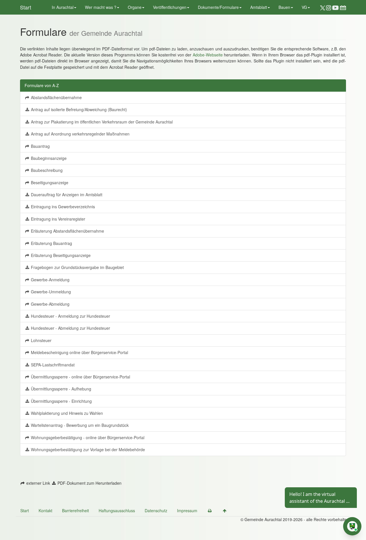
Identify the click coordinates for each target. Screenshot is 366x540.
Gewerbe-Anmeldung (49, 279)
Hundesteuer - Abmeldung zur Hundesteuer (70, 328)
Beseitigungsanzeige (49, 182)
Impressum (187, 510)
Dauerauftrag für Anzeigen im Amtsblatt (66, 194)
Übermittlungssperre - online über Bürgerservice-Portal (80, 377)
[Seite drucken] (209, 510)
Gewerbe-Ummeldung (50, 291)
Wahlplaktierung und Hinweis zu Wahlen (66, 413)
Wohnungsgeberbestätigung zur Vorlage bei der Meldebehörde (87, 449)
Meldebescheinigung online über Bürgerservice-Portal (79, 352)
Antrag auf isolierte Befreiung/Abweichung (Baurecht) (78, 109)
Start (25, 7)
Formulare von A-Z (42, 85)
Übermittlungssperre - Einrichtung (61, 401)
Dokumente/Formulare (218, 7)
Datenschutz (156, 510)
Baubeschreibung (46, 170)
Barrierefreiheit (75, 510)
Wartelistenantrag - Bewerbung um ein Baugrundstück (79, 425)
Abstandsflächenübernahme (56, 97)
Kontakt (45, 510)
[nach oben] (224, 510)
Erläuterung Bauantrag (51, 243)
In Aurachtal (62, 7)
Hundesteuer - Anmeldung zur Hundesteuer (70, 316)
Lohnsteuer (40, 340)
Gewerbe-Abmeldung (49, 304)
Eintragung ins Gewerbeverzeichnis (62, 206)
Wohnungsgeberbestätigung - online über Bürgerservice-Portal (87, 437)
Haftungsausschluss (117, 510)
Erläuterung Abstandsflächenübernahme (67, 231)
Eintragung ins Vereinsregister (57, 219)
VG (304, 7)
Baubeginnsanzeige (48, 158)
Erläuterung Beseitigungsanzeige (60, 255)
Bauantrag (40, 146)
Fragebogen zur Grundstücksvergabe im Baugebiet (77, 267)
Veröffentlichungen (169, 7)
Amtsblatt (258, 7)
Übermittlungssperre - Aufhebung (60, 389)
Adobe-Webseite (208, 55)
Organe (135, 7)
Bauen (284, 7)
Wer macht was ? (100, 7)
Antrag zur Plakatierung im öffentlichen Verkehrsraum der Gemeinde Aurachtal (101, 122)
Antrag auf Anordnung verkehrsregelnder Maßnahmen (80, 134)
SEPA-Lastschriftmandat (52, 365)
